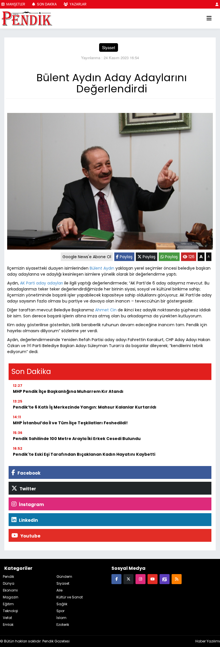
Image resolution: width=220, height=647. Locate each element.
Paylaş (126, 257)
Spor (60, 610)
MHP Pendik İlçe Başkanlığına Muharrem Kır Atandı (68, 391)
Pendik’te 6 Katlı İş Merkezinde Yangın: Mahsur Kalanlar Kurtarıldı (84, 407)
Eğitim (8, 604)
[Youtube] (153, 579)
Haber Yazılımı (207, 641)
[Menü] (209, 19)
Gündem (64, 576)
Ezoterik (62, 624)
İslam (61, 617)
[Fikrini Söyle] (165, 579)
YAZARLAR (78, 4)
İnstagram (31, 504)
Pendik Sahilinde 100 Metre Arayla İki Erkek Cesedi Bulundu (77, 438)
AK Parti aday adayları (41, 283)
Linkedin (28, 520)
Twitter (27, 489)
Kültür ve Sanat (69, 597)
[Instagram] (140, 579)
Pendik (8, 576)
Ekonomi (10, 590)
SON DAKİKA (46, 4)
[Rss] (177, 579)
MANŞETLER (15, 4)
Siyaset (108, 47)
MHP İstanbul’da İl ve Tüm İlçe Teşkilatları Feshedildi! (70, 423)
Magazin (10, 597)
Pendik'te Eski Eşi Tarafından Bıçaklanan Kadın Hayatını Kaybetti (84, 454)
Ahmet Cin (106, 310)
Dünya (8, 583)
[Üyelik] (217, 4)
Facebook (28, 473)
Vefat (7, 617)
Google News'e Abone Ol (86, 257)
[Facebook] (116, 579)
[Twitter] (128, 579)
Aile (59, 590)
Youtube (29, 536)
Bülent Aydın (102, 268)
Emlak (8, 624)
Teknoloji (10, 610)
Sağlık (61, 604)
